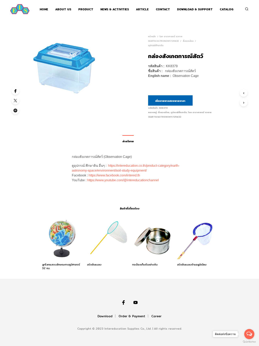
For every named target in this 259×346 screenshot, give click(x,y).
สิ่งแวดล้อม (188, 40)
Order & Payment (132, 316)
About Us (63, 9)
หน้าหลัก (152, 36)
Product (85, 9)
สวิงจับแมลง (94, 264)
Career (156, 316)
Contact (163, 9)
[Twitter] (15, 100)
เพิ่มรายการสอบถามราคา (170, 101)
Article (142, 9)
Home (44, 9)
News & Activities (114, 9)
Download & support (195, 9)
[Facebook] (15, 91)
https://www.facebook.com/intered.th (114, 175)
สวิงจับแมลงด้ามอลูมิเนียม (191, 264)
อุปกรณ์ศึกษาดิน (155, 45)
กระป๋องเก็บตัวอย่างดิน (144, 264)
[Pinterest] (15, 110)
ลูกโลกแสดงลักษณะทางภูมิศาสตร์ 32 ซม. (61, 266)
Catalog (227, 9)
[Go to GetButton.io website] (249, 342)
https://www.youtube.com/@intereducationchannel (123, 180)
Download (105, 316)
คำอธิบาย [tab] (128, 141)
